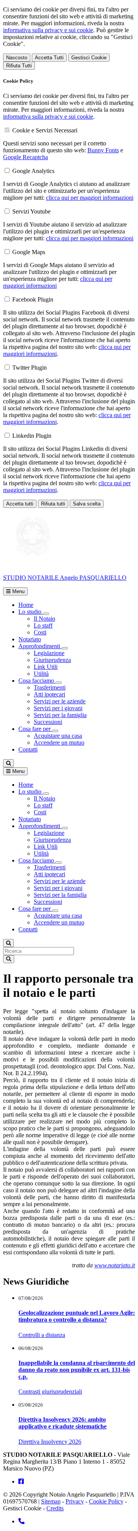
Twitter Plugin (29, 367)
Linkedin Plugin (31, 435)
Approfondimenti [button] (40, 646)
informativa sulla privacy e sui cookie (48, 30)
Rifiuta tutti (53, 504)
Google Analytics (33, 171)
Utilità (41, 673)
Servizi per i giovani (58, 708)
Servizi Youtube (31, 211)
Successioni (48, 722)
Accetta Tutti (49, 57)
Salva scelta (86, 504)
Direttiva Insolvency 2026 (49, 1441)
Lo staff (43, 625)
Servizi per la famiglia (60, 715)
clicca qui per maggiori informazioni (89, 197)
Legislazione (49, 653)
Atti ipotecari (49, 694)
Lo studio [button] (30, 611)
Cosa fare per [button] (35, 729)
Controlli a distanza (41, 1335)
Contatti (28, 749)
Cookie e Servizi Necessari (44, 130)
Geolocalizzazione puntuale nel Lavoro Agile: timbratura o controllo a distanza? (76, 1316)
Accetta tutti (19, 504)
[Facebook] (21, 1481)
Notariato (29, 639)
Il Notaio (44, 618)
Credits (55, 1508)
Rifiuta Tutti (19, 65)
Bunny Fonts (103, 150)
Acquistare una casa (58, 735)
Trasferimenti (50, 687)
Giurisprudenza (52, 660)
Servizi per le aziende (59, 701)
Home (25, 605)
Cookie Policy (106, 1501)
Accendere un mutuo (59, 742)
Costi (40, 632)
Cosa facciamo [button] (37, 680)
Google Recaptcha (25, 157)
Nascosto (16, 57)
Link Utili (46, 667)
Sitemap (51, 1501)
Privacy (75, 1501)
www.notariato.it (114, 1265)
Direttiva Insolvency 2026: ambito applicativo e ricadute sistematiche (62, 1423)
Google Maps (28, 252)
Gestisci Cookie (89, 57)
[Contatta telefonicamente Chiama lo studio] (21, 1521)
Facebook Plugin (32, 299)
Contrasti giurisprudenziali (50, 1391)
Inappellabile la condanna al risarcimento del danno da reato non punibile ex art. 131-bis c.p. (76, 1370)
